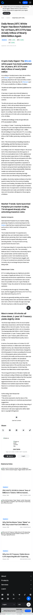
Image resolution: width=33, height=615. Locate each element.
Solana (3, 225)
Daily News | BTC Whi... (18, 18)
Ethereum (25, 82)
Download (27, 610)
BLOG (8, 18)
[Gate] (2, 2)
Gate (2, 18)
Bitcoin (28, 61)
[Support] (29, 605)
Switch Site (6, 13)
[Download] (29, 598)
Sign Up (25, 2)
